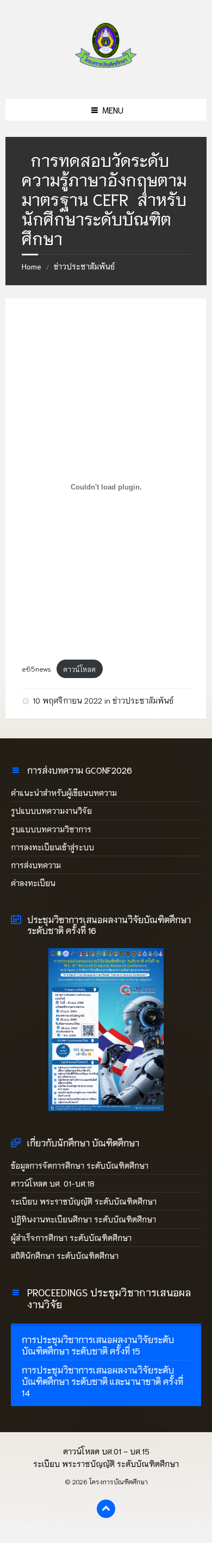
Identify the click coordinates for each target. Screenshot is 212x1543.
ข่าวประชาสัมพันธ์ (84, 266)
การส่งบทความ (36, 865)
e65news (36, 668)
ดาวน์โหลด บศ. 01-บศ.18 (53, 1183)
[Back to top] (106, 1509)
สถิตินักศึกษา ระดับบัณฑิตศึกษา (66, 1255)
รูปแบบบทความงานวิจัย (51, 811)
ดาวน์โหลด (79, 668)
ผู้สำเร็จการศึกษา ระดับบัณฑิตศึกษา (71, 1238)
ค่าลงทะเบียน (33, 883)
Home (31, 266)
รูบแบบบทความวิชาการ (51, 829)
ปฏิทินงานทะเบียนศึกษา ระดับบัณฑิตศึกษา (83, 1219)
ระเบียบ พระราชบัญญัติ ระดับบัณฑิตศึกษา (84, 1201)
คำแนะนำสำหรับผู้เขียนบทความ (64, 793)
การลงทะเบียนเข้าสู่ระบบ (52, 847)
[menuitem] (106, 1345)
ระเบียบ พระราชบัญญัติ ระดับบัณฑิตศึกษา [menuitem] (106, 1464)
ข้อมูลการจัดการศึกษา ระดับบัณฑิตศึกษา (79, 1165)
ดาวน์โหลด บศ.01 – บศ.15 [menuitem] (106, 1451)
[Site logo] (106, 75)
